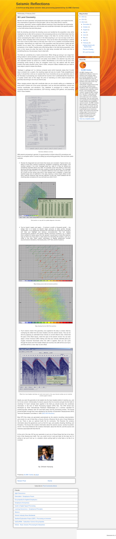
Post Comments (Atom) (50, 486)
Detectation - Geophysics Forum (24, 496)
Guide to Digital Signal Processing (25, 506)
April (84, 40)
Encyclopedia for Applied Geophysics (26, 499)
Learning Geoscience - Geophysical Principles (29, 509)
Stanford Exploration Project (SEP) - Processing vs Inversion (33, 518)
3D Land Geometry (88, 52)
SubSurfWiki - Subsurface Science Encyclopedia (29, 521)
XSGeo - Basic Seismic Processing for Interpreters (30, 525)
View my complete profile (87, 119)
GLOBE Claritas (86, 70)
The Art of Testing (88, 49)
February (86, 43)
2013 (83, 22)
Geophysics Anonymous (22, 503)
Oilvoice (17, 512)
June (84, 35)
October (85, 27)
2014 (83, 19)
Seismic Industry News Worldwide (25, 515)
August (85, 29)
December (86, 24)
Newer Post (21, 481)
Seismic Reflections (33, 4)
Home (50, 481)
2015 (83, 17)
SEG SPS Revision (48, 413)
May (84, 37)
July (84, 32)
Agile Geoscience (20, 493)
